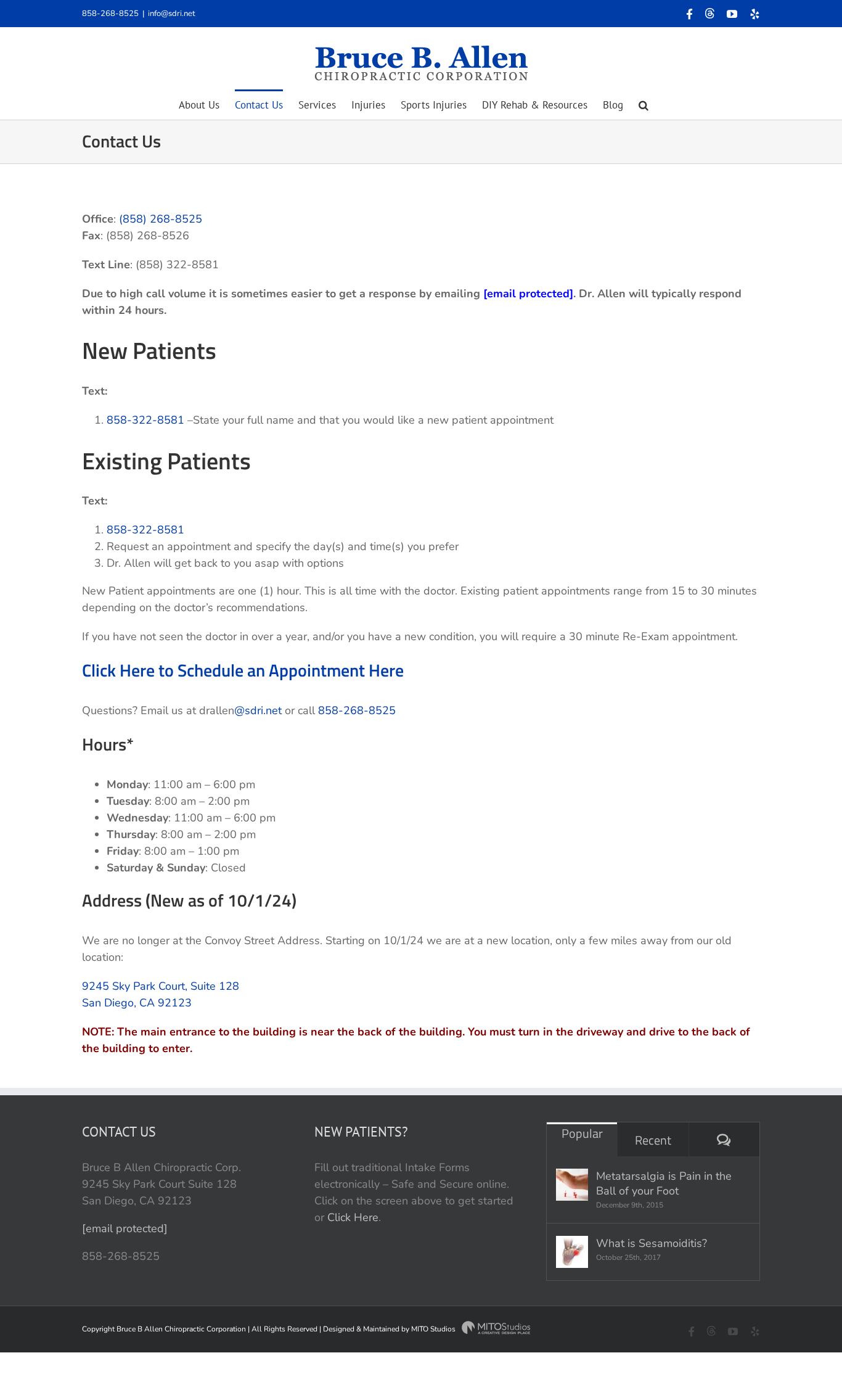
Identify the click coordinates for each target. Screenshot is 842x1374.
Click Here (352, 1217)
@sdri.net (258, 710)
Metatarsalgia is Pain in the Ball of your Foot (664, 1183)
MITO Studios (434, 1329)
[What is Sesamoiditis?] (572, 1252)
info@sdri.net (171, 13)
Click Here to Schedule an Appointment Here (243, 670)
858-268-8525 (110, 13)
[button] (643, 104)
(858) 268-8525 (160, 219)
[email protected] (125, 1228)
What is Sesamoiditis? (651, 1243)
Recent (653, 1140)
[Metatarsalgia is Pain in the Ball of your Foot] (572, 1185)
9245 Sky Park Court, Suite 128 (160, 986)
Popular (582, 1133)
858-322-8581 (145, 420)
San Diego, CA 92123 (137, 1002)
